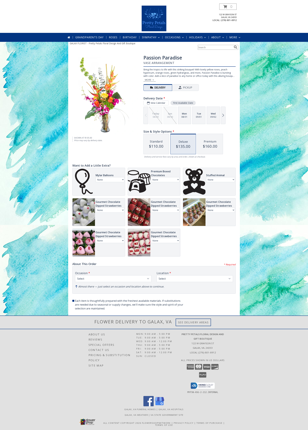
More (233, 37)
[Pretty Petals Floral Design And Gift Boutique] (154, 18)
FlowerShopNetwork (156, 423)
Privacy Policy (183, 423)
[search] (235, 47)
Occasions (173, 37)
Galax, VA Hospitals (171, 409)
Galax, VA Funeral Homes (140, 409)
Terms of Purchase (209, 423)
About (216, 37)
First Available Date (183, 102)
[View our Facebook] (148, 405)
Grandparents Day (89, 37)
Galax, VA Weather (136, 414)
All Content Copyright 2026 (122, 423)
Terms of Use (164, 425)
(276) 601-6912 (229, 20)
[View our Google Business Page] (159, 405)
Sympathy (149, 37)
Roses (113, 37)
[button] (228, 7)
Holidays (196, 37)
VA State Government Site (167, 414)
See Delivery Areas (193, 322)
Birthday (130, 37)
